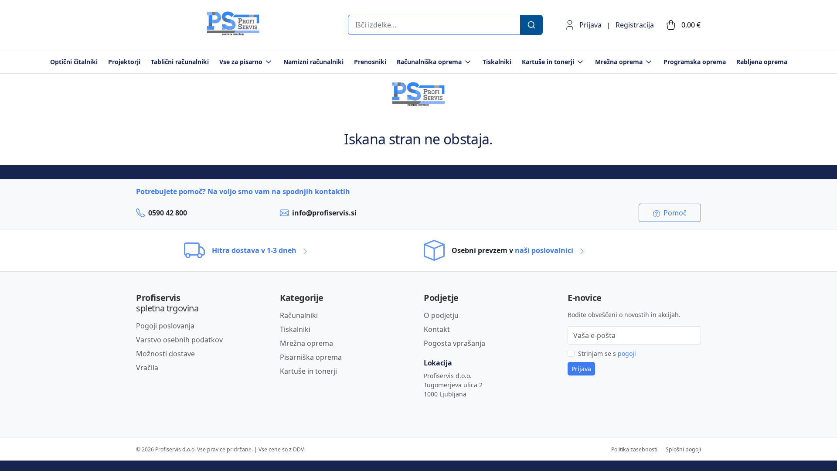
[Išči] (531, 25)
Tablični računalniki (180, 62)
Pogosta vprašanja (454, 343)
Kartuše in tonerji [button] (548, 62)
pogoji (627, 353)
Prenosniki (370, 62)
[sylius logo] (171, 33)
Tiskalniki (497, 62)
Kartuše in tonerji (308, 371)
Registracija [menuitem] (635, 25)
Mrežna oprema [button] (619, 62)
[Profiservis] (233, 23)
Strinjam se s (607, 353)
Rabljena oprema (761, 62)
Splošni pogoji (683, 449)
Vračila (147, 367)
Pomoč (674, 213)
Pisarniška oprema (311, 357)
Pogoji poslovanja (165, 326)
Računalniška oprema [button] (429, 62)
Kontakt (437, 329)
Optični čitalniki (74, 62)
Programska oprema (694, 62)
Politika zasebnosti (634, 449)
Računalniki (299, 315)
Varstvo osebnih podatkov (179, 340)
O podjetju (441, 315)
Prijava (590, 25)
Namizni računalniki (313, 62)
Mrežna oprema (306, 343)
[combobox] (434, 25)
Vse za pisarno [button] (240, 62)
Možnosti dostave (165, 353)
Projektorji (124, 62)
